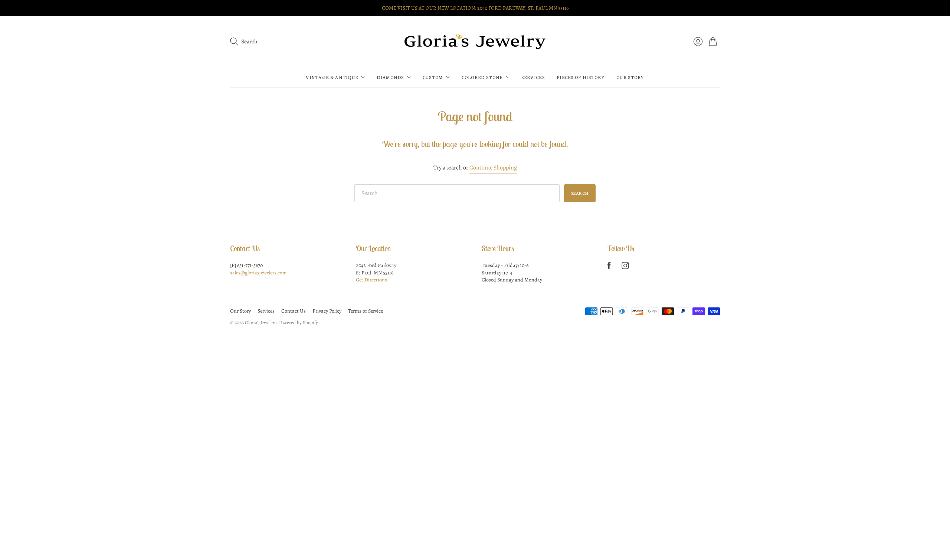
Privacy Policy (326, 310)
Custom (433, 77)
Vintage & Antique (332, 77)
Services (533, 77)
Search (580, 193)
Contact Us (293, 310)
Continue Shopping (493, 168)
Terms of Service (365, 310)
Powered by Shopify (298, 322)
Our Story (630, 77)
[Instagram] (625, 267)
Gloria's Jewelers (260, 322)
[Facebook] (609, 267)
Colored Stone (482, 77)
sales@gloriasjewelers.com (258, 272)
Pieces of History (581, 77)
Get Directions (371, 279)
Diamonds (390, 77)
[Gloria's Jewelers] (475, 41)
